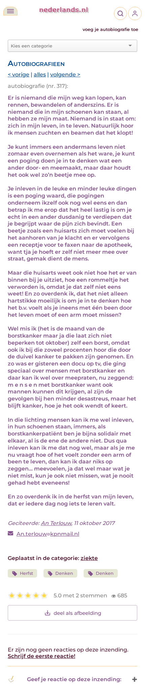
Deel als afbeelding (77, 613)
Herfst (26, 573)
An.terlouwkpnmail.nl (48, 534)
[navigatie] (10, 11)
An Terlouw (56, 523)
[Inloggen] (135, 13)
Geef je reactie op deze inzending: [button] (74, 679)
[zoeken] (120, 13)
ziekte (89, 558)
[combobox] (68, 46)
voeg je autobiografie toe (110, 29)
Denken (64, 573)
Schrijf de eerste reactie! (41, 656)
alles (40, 74)
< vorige (18, 74)
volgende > (65, 74)
